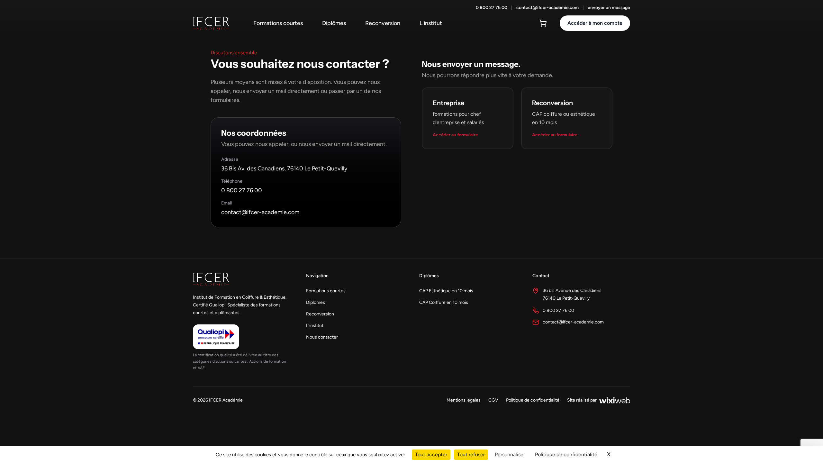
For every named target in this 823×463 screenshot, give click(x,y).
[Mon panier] (543, 23)
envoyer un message (609, 7)
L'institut (431, 23)
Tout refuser (471, 454)
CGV (493, 400)
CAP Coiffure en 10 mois (443, 302)
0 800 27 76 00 (491, 7)
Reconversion (382, 23)
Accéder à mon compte (594, 23)
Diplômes (334, 23)
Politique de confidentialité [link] (566, 454)
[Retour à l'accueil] (211, 23)
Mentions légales (464, 400)
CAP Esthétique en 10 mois (446, 291)
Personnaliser (510, 454)
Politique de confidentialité (532, 400)
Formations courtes (278, 23)
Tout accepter (431, 454)
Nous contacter (322, 337)
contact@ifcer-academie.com (547, 7)
